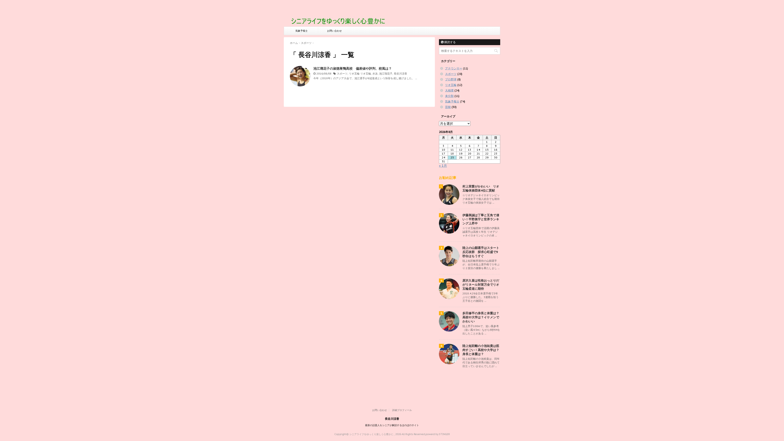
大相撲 (449, 90)
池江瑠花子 (385, 73)
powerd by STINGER (437, 434)
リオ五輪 (354, 73)
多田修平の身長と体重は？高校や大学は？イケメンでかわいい (480, 317)
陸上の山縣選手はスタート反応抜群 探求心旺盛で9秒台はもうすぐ (480, 252)
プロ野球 (451, 79)
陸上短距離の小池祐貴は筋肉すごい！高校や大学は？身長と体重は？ (480, 350)
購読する (449, 42)
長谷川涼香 (400, 73)
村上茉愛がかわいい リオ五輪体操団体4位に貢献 (480, 188)
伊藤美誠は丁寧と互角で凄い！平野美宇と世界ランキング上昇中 (480, 219)
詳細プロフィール (402, 410)
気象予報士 (301, 30)
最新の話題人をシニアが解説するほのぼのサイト (392, 425)
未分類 (449, 96)
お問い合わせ (334, 30)
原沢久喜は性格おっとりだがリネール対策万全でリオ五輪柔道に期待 (480, 284)
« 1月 (443, 166)
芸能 (448, 107)
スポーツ (342, 73)
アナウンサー (453, 68)
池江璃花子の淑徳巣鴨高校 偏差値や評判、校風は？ (352, 68)
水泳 (375, 73)
